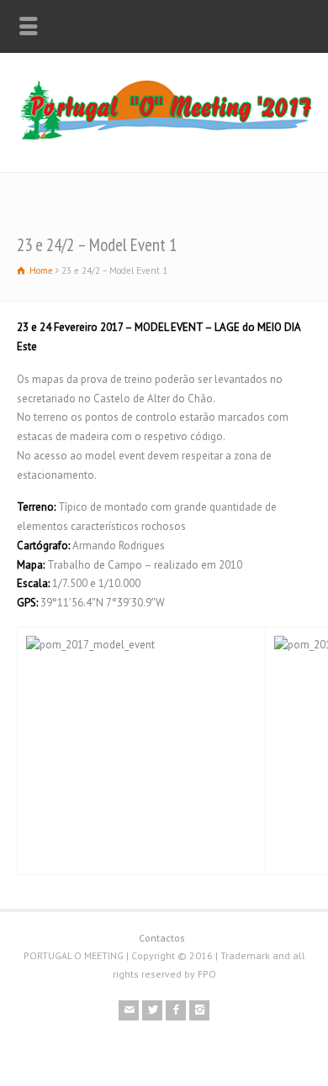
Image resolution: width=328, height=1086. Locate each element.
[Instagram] (199, 1010)
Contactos (162, 937)
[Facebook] (176, 1010)
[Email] (129, 1010)
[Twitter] (152, 1010)
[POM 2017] (164, 137)
